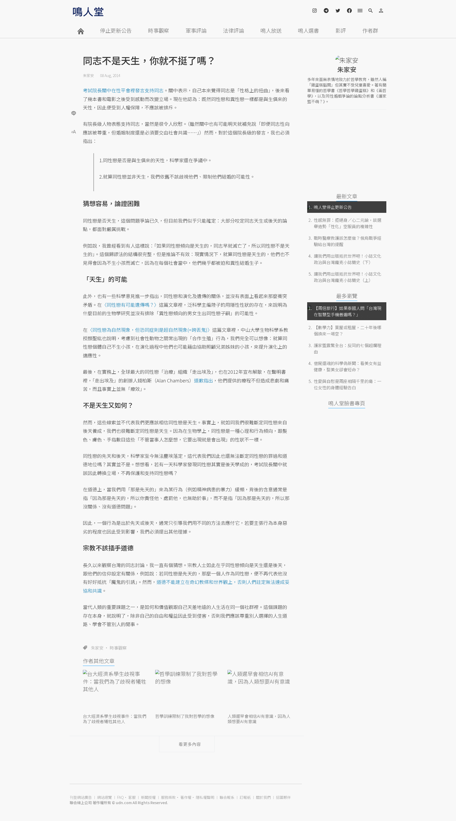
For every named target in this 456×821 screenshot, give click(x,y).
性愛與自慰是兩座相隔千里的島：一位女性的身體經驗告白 (347, 384)
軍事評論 (196, 30)
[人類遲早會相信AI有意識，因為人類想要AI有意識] (259, 691)
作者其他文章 (99, 661)
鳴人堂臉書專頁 (346, 403)
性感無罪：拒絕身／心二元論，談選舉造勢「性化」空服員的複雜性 (347, 223)
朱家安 (88, 75)
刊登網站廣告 (81, 797)
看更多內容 (190, 744)
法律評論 (233, 30)
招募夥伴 (283, 797)
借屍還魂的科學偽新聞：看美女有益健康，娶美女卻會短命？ (347, 366)
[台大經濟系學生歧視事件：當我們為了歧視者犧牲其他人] (114, 691)
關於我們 (263, 797)
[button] (74, 131)
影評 (340, 30)
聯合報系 (227, 797)
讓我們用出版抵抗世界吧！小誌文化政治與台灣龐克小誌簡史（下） (347, 259)
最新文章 (346, 196)
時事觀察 (158, 30)
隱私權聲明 (205, 797)
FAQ (120, 797)
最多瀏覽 (346, 296)
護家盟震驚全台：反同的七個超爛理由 (347, 348)
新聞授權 (148, 797)
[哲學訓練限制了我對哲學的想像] (186, 691)
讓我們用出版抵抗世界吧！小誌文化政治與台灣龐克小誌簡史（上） (347, 277)
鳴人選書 (308, 30)
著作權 (185, 797)
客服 (132, 797)
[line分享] (74, 113)
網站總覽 (104, 797)
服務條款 (168, 797)
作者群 (370, 30)
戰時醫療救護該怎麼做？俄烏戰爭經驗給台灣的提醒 (347, 241)
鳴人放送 (271, 30)
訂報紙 (245, 797)
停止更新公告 (116, 30)
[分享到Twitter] (74, 96)
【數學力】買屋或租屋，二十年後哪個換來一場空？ (347, 330)
